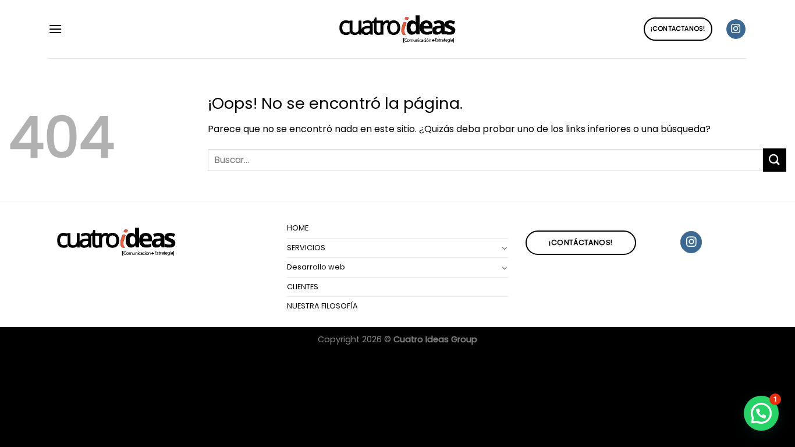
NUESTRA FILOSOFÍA (322, 306)
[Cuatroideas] (397, 29)
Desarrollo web (316, 267)
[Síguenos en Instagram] (736, 29)
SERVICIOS (306, 248)
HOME (297, 228)
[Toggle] (504, 248)
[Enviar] (774, 159)
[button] (761, 413)
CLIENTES (302, 287)
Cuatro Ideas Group (435, 339)
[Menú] (55, 29)
